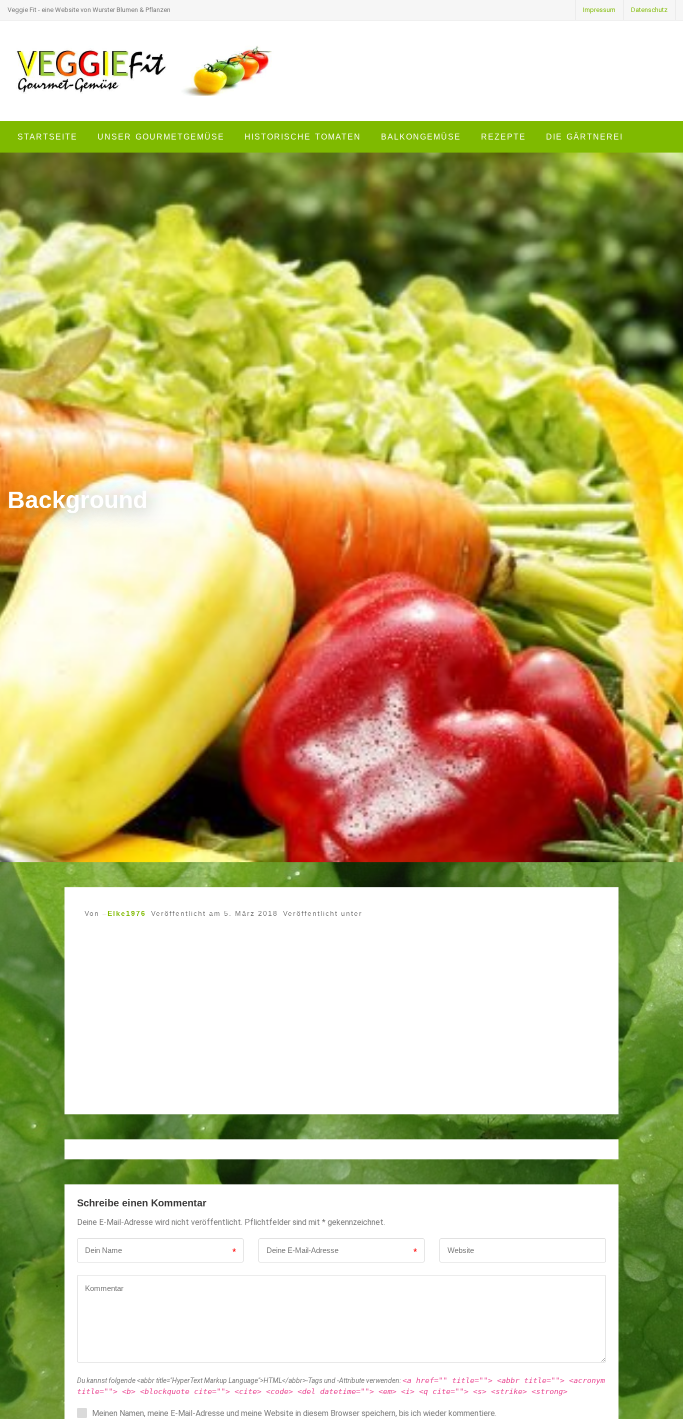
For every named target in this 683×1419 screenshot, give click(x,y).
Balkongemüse (421, 137)
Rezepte (503, 137)
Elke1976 (127, 913)
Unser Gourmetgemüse (161, 137)
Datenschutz (649, 10)
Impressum (599, 10)
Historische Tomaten (302, 137)
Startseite (48, 137)
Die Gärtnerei (584, 137)
